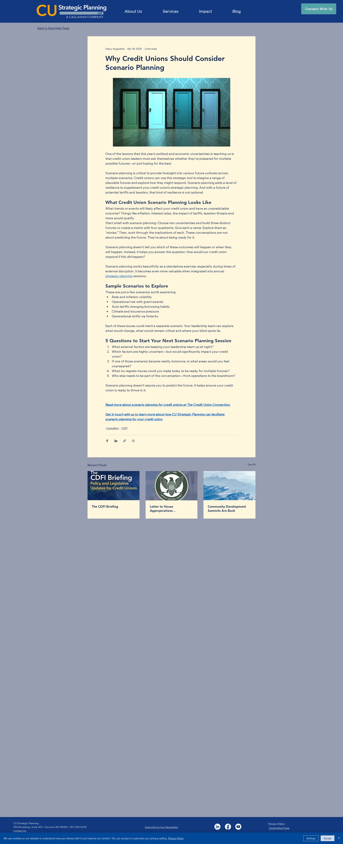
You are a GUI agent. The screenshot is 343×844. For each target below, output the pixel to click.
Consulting (112, 428)
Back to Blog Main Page (53, 28)
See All (251, 464)
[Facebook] (228, 827)
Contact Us (20, 830)
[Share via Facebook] (107, 440)
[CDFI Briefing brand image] (114, 485)
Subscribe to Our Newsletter (161, 827)
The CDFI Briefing (105, 506)
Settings (310, 838)
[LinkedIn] (217, 827)
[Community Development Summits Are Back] (229, 485)
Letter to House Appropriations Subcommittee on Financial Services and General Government (170, 508)
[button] (170, 11)
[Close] (339, 838)
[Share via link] (124, 440)
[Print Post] (133, 440)
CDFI (124, 428)
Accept (327, 838)
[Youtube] (238, 827)
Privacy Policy (276, 823)
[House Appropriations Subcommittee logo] (172, 485)
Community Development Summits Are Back (227, 508)
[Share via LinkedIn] (116, 440)
